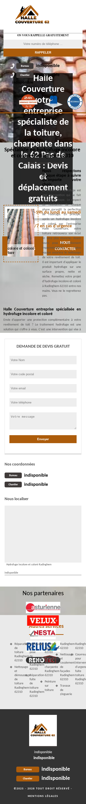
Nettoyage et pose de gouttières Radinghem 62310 (33, 656)
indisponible (40, 66)
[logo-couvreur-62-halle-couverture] (43, 731)
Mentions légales (43, 796)
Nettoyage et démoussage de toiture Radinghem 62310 (18, 679)
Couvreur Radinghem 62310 (48, 648)
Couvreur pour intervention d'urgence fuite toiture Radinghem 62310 (79, 669)
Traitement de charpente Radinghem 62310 (48, 667)
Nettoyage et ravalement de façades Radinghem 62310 (63, 667)
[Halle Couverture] (32, 15)
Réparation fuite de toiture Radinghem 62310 (33, 686)
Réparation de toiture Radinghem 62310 (18, 652)
